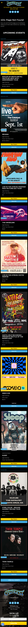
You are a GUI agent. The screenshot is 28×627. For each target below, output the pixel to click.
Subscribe (13, 623)
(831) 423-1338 (14, 9)
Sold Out (14, 403)
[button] (2, 2)
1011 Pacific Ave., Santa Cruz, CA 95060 (14, 7)
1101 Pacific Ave (14, 606)
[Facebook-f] (10, 12)
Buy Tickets (14, 90)
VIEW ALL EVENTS (14, 580)
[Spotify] (18, 12)
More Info (14, 92)
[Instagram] (15, 12)
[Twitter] (13, 12)
